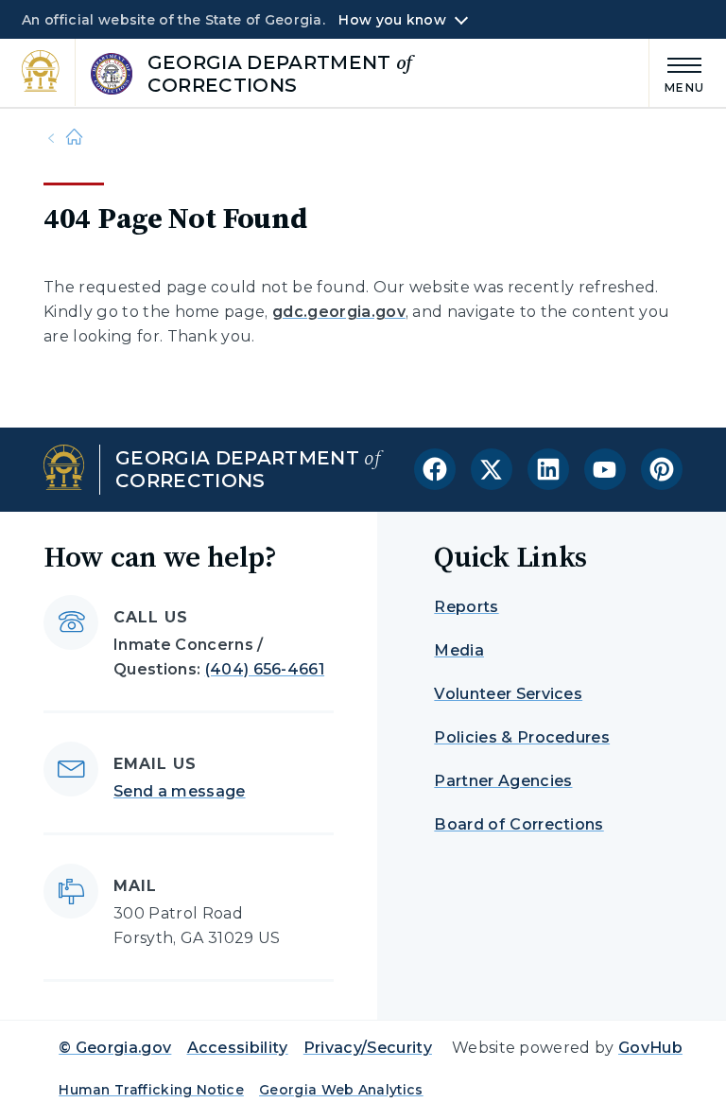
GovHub (650, 1048)
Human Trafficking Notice (151, 1089)
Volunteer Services (508, 694)
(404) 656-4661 (264, 669)
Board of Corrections (518, 824)
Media (459, 650)
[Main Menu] (676, 72)
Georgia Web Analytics (341, 1089)
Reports (466, 607)
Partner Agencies (503, 781)
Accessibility (237, 1048)
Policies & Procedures (522, 737)
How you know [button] (391, 19)
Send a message (179, 791)
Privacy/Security (367, 1048)
